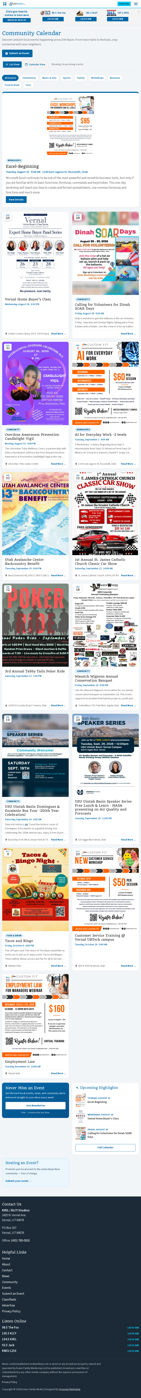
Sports (66, 78)
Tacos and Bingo (19, 941)
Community (29, 78)
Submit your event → (19, 1181)
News (5, 1276)
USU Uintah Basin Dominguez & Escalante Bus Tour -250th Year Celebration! (32, 811)
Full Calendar (105, 1147)
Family (81, 78)
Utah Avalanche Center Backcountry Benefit (24, 562)
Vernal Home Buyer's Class (28, 299)
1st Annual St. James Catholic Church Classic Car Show (100, 562)
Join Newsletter (35, 1105)
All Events (10, 78)
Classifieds (9, 1299)
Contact (7, 1270)
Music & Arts (49, 78)
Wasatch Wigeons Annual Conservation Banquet (96, 678)
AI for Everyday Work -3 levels (100, 435)
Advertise (8, 1305)
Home (6, 1258)
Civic (28, 85)
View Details (16, 199)
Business (115, 78)
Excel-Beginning (22, 166)
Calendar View (37, 64)
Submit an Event (19, 53)
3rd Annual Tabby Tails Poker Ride (35, 671)
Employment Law (20, 1062)
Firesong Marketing (69, 1389)
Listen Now (53, 19)
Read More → (58, 333)
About (6, 1264)
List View (14, 64)
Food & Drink (12, 85)
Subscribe (124, 3)
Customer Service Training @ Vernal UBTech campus (100, 937)
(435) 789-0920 (20, 1240)
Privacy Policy (11, 1311)
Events (6, 1288)
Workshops (97, 78)
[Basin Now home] (17, 4)
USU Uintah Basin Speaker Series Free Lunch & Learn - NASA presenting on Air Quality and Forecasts (103, 807)
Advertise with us (17, 20)
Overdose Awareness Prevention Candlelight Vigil (32, 437)
